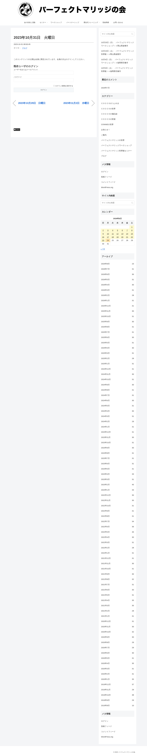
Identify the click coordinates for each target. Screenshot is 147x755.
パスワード (18, 77)
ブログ (24, 48)
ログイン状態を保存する (64, 86)
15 (132, 234)
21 (127, 237)
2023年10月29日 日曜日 (32, 103)
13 (122, 234)
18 (113, 237)
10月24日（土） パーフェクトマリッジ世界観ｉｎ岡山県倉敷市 (117, 52)
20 (122, 237)
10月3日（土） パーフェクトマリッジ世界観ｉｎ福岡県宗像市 (117, 69)
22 (132, 237)
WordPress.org (107, 187)
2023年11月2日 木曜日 (76, 103)
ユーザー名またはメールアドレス (26, 69)
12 (117, 234)
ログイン (104, 172)
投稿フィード (106, 177)
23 (103, 240)
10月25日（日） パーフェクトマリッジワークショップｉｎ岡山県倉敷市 (117, 44)
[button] (132, 34)
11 (113, 234)
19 (117, 237)
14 (127, 234)
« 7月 (103, 249)
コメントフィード (108, 182)
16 (103, 237)
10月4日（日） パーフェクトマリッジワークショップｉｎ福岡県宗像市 (117, 61)
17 (108, 237)
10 (108, 234)
